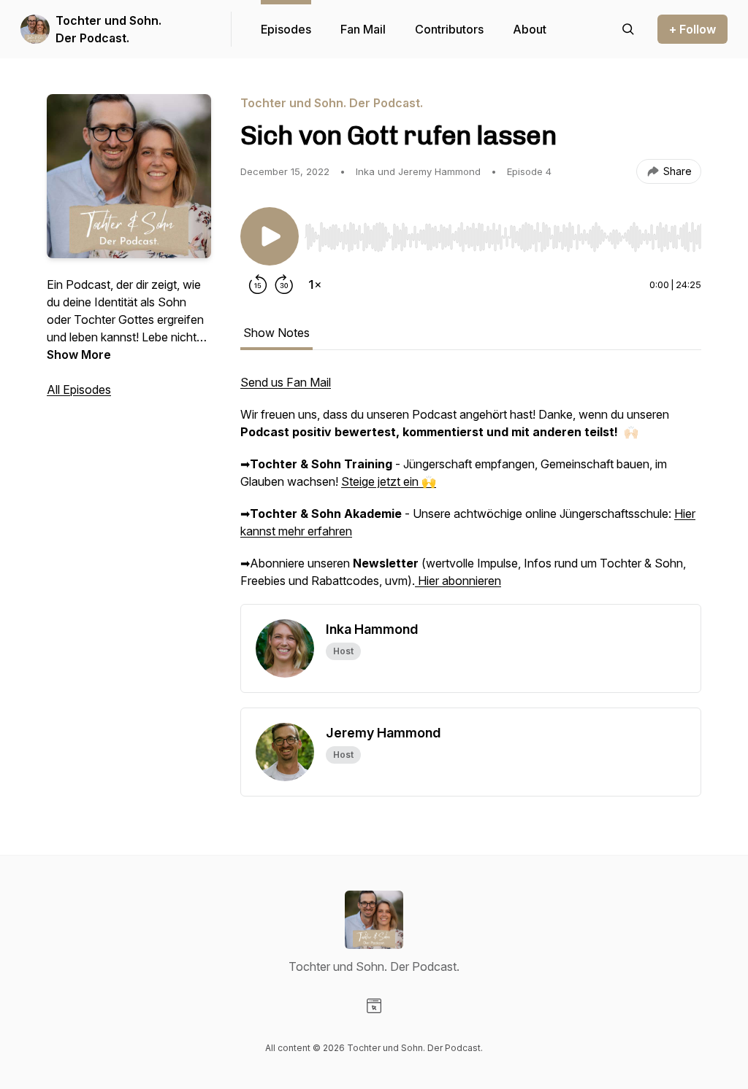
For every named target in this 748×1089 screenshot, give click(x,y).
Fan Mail (363, 29)
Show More (79, 354)
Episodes (286, 29)
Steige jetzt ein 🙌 (388, 481)
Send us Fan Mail (285, 382)
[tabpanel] (470, 488)
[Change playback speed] (314, 284)
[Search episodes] (628, 29)
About (529, 29)
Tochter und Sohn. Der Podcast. (108, 29)
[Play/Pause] (269, 236)
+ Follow (692, 29)
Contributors (449, 29)
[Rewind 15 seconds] (258, 284)
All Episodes (79, 389)
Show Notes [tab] (276, 332)
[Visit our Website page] (374, 1006)
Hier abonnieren (458, 580)
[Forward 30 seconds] (284, 284)
